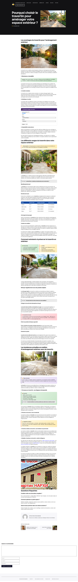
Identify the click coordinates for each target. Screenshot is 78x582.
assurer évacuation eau (25, 444)
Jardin (47, 2)
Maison (51, 2)
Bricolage (29, 2)
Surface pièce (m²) (25, 112)
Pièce (23, 116)
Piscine (56, 2)
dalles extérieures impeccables (48, 440)
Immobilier (41, 2)
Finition (23, 119)
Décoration (35, 2)
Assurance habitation (20, 2)
